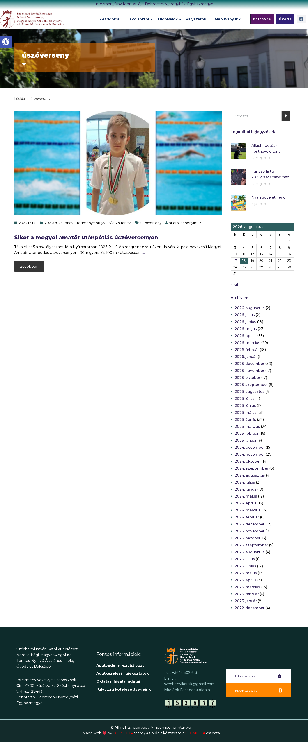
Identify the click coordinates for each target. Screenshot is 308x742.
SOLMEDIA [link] (128, 733)
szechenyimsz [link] (189, 223)
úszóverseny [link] (150, 223)
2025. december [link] (249, 364)
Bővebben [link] (29, 266)
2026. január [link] (246, 357)
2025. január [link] (246, 440)
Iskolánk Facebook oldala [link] (187, 690)
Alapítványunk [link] (227, 19)
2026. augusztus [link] (250, 308)
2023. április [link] (245, 580)
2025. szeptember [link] (251, 384)
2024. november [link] (250, 454)
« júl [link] (234, 284)
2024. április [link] (246, 503)
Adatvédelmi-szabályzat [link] (120, 665)
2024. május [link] (246, 496)
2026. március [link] (247, 343)
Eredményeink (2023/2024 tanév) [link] (103, 223)
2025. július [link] (245, 398)
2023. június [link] (245, 566)
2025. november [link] (249, 371)
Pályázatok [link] (196, 19)
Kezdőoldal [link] (110, 19)
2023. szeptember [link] (251, 545)
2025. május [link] (246, 412)
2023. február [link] (247, 594)
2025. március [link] (247, 426)
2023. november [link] (249, 531)
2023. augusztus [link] (250, 552)
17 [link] (235, 261)
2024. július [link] (245, 482)
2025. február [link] (247, 433)
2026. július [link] (245, 315)
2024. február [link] (247, 517)
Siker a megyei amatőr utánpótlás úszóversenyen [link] (86, 237)
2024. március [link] (247, 510)
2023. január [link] (246, 601)
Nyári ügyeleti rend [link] (268, 197)
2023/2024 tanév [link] (59, 223)
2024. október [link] (248, 461)
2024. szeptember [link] (251, 468)
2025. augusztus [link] (249, 391)
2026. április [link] (245, 336)
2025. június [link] (245, 405)
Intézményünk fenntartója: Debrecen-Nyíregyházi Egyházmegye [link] (154, 4)
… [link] (143, 253)
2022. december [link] (249, 608)
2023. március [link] (247, 587)
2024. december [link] (250, 447)
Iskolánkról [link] (139, 19)
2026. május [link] (246, 329)
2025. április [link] (245, 419)
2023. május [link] (246, 573)
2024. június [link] (245, 489)
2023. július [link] (245, 559)
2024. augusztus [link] (250, 475)
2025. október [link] (247, 378)
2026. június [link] (245, 322)
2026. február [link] (247, 350)
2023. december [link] (249, 524)
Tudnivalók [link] (167, 19)
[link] (6, 42)
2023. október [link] (247, 538)
